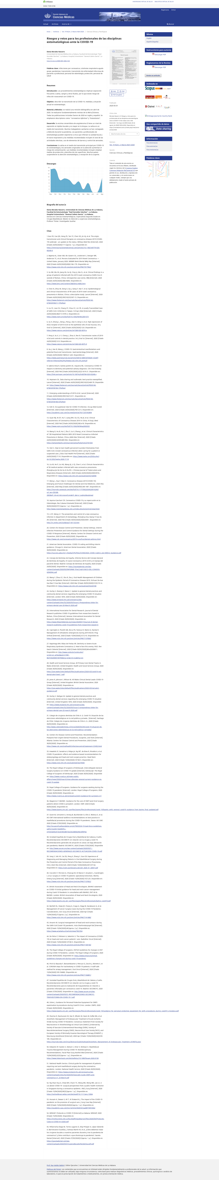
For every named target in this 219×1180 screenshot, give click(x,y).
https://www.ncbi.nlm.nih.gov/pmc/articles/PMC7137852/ (69, 881)
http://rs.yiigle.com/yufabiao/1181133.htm (63, 523)
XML (114, 91)
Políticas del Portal (54, 1169)
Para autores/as (152, 146)
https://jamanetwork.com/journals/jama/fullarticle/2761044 (70, 443)
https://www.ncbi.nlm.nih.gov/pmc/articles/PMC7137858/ (69, 638)
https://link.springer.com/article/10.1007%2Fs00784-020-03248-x (71, 374)
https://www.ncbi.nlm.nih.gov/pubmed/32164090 (77, 476)
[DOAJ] (167, 89)
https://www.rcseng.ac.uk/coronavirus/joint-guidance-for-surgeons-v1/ (74, 796)
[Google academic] (167, 108)
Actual (45, 24)
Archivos (55, 24)
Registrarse (165, 10)
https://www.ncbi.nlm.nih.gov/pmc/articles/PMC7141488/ (69, 917)
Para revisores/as (152, 150)
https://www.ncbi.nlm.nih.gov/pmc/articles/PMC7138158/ (69, 945)
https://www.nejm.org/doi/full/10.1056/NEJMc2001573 (68, 317)
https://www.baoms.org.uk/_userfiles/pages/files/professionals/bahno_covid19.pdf (79, 901)
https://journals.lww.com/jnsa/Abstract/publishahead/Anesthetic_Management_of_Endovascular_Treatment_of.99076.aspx (94, 1042)
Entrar (173, 10)
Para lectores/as (152, 143)
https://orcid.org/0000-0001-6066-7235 (58, 61)
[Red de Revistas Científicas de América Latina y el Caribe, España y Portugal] (158, 107)
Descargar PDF (160, 54)
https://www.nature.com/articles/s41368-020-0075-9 (67, 344)
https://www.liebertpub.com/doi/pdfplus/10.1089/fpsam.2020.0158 (73, 1058)
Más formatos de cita (118, 134)
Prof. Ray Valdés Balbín (55, 1165)
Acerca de (66, 24)
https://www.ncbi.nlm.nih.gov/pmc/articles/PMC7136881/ (69, 975)
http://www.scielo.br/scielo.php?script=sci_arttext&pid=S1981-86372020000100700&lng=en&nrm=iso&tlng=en (65, 655)
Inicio (48, 32)
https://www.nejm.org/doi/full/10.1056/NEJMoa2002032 (68, 426)
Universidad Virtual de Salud (143, 1)
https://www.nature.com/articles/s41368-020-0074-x (67, 330)
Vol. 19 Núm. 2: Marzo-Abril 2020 (73, 32)
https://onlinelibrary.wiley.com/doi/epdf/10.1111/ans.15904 (70, 1094)
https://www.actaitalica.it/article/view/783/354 (64, 931)
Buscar (171, 24)
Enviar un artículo (153, 75)
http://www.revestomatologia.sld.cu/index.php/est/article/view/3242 (73, 509)
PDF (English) (117, 95)
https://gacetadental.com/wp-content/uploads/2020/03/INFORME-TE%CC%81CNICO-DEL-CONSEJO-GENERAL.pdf (73, 569)
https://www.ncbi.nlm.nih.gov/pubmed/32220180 (77, 586)
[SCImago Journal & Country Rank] (158, 116)
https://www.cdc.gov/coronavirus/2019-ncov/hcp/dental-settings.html (74, 539)
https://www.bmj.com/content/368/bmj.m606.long (66, 284)
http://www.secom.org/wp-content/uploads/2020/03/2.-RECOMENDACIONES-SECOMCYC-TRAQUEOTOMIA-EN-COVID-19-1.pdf (71, 994)
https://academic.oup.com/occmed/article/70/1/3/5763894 (69, 412)
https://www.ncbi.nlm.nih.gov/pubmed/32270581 (66, 763)
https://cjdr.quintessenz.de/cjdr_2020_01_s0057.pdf (78, 868)
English (149, 38)
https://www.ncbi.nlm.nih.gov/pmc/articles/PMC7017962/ (69, 267)
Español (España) (152, 42)
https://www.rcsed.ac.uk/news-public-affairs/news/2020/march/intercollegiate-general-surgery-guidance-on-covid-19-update (74, 779)
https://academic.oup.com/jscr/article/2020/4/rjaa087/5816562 (71, 1108)
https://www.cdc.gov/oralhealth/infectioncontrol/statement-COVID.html (74, 746)
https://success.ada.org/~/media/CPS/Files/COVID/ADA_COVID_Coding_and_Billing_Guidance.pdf (84, 553)
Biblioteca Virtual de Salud (164, 1)
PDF (123, 91)
